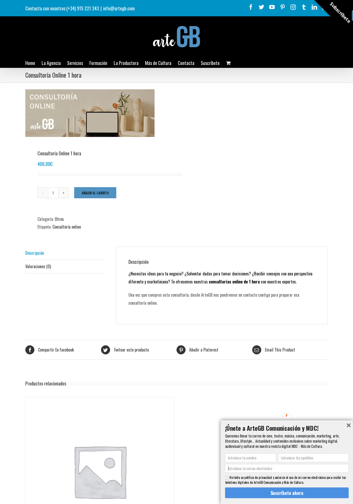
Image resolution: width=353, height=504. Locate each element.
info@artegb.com (119, 8)
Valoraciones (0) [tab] (38, 266)
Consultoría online (66, 227)
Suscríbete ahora (286, 492)
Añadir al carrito (95, 192)
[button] (287, 428)
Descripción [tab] (34, 253)
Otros (59, 219)
